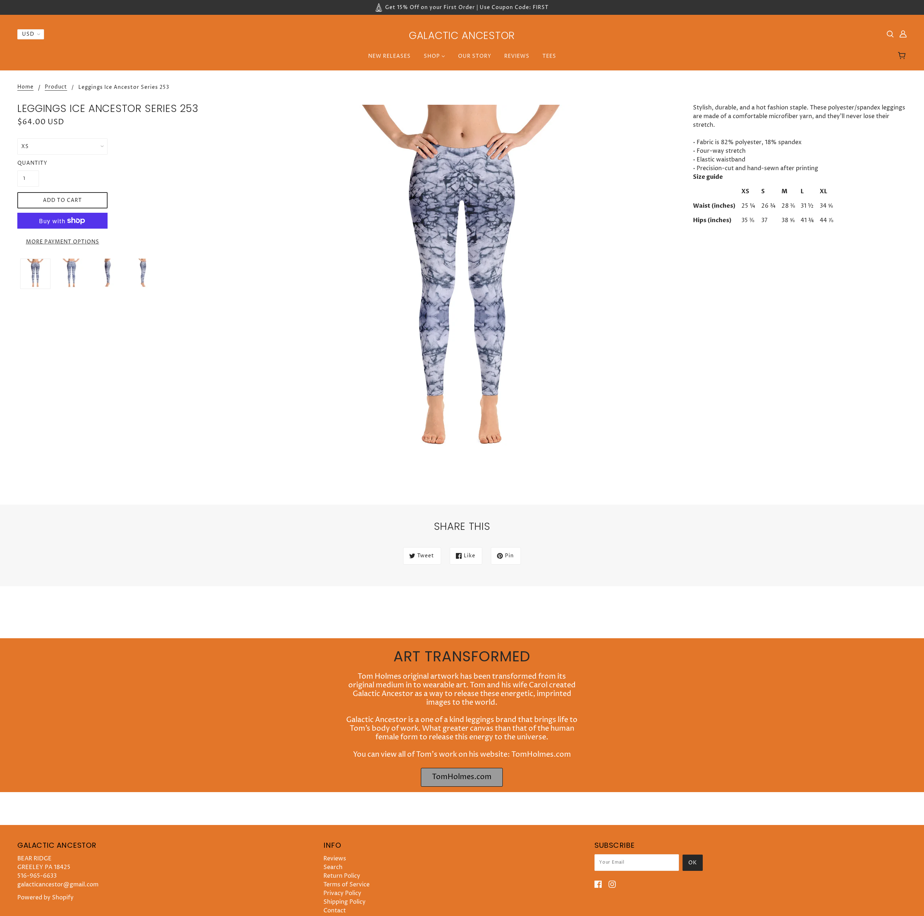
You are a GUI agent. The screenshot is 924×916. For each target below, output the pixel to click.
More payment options (62, 241)
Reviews (334, 859)
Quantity (28, 163)
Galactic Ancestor (462, 36)
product (56, 87)
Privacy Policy (342, 893)
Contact (334, 911)
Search (333, 867)
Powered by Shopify (45, 898)
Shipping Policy (344, 902)
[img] (890, 33)
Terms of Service (346, 885)
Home (25, 87)
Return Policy (341, 876)
